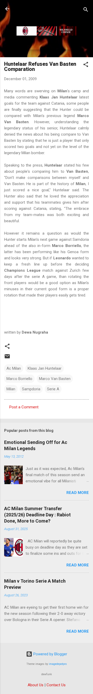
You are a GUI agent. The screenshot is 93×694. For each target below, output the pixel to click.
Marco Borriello (19, 378)
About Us (35, 685)
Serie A (53, 389)
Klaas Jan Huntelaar (44, 368)
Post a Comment (23, 407)
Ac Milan (13, 368)
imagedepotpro (58, 664)
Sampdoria (31, 389)
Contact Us (56, 685)
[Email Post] (7, 358)
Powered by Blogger (49, 654)
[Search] (86, 10)
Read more (77, 492)
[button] (86, 65)
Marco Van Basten (55, 378)
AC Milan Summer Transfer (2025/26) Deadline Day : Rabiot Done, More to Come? (37, 515)
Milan (10, 389)
